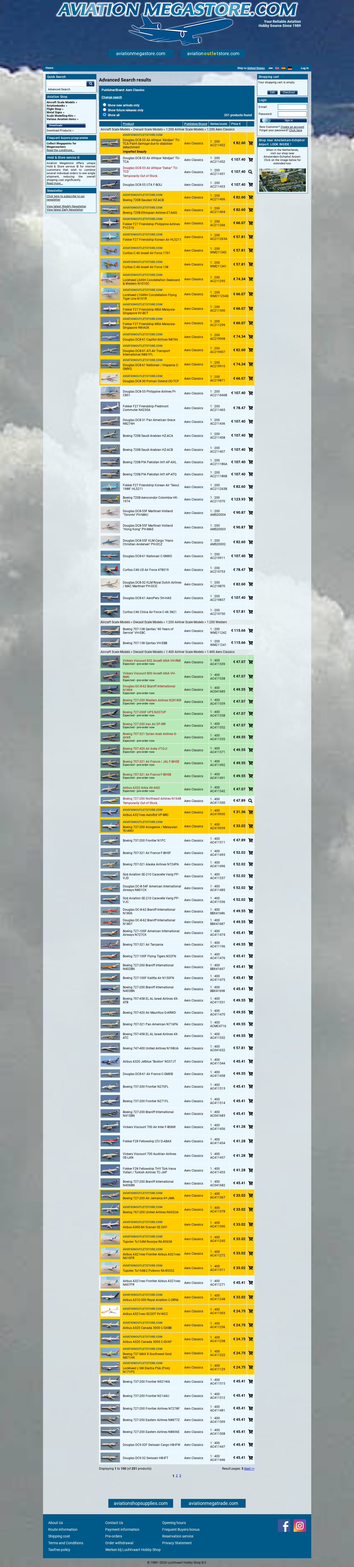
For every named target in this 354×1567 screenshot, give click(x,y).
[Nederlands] (271, 68)
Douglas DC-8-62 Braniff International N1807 (149, 922)
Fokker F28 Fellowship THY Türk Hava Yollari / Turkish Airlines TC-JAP (149, 1170)
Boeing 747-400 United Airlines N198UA (151, 1048)
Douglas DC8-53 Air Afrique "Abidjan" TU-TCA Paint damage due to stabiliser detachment (151, 143)
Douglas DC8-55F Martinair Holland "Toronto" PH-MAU (148, 513)
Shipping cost (59, 1536)
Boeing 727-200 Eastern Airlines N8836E (151, 1432)
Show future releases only (125, 110)
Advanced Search (59, 89)
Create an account (292, 127)
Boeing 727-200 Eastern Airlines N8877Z (151, 1420)
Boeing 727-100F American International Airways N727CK (151, 933)
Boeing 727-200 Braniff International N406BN (148, 1183)
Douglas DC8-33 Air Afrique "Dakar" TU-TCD (150, 169)
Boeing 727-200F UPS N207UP (144, 712)
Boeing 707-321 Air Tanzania (143, 944)
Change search (112, 97)
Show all (113, 115)
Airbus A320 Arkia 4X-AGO (141, 788)
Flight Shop (54, 109)
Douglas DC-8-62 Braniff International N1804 (149, 688)
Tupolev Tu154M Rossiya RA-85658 (147, 1242)
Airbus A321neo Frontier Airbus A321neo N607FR (151, 1282)
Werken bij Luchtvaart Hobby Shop (133, 1550)
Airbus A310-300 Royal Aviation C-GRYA (151, 1300)
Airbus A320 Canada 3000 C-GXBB (147, 1328)
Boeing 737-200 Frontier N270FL (145, 1086)
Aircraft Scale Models (61, 102)
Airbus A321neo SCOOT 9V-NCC (145, 1314)
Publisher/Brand (195, 124)
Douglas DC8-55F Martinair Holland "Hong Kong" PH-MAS (148, 527)
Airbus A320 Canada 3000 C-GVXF (147, 1342)
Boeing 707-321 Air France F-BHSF (147, 853)
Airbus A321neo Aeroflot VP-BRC (146, 815)
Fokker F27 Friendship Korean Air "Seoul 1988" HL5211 (151, 487)
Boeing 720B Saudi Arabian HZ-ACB (148, 450)
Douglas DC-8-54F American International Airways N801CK (152, 888)
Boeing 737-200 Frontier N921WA (146, 1382)
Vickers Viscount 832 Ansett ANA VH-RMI (152, 661)
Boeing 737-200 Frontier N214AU (146, 1396)
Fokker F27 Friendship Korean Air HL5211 (152, 239)
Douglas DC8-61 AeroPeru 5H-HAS (147, 598)
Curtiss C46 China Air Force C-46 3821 (150, 612)
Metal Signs (54, 112)
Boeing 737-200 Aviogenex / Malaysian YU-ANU (150, 829)
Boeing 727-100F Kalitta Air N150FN (148, 978)
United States (256, 68)
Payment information (122, 1529)
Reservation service (177, 1536)
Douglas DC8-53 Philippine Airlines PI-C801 (149, 393)
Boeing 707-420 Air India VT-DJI (145, 749)
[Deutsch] (290, 68)
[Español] (283, 68)
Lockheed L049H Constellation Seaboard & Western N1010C (151, 281)
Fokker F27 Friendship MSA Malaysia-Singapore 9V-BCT (149, 311)
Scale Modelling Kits (60, 115)
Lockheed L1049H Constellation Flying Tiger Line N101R (150, 296)
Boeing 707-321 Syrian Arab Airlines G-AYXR (150, 735)
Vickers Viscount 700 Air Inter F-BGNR (149, 1127)
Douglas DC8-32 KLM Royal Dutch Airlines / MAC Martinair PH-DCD (152, 584)
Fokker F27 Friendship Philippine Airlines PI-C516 (151, 226)
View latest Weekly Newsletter (66, 206)
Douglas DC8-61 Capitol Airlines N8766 (150, 339)
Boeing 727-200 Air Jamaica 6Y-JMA (148, 1198)
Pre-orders (113, 1536)
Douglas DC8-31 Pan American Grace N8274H (149, 421)
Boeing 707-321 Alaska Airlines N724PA (151, 864)
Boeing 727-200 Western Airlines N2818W (152, 700)
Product (128, 124)
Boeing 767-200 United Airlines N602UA (151, 1212)
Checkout (289, 92)
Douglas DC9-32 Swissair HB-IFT (145, 1458)
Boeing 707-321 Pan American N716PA (150, 1024)
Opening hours (174, 1523)
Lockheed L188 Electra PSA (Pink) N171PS (146, 1370)
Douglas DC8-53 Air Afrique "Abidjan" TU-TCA (151, 160)
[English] (277, 68)
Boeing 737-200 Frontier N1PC (144, 840)
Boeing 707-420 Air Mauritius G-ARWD (149, 1012)
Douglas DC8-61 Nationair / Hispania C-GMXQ (151, 367)
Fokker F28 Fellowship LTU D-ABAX (147, 1141)
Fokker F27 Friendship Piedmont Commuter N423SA (145, 408)
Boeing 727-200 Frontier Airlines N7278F (151, 1408)
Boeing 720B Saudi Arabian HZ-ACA (148, 436)
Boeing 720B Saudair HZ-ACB (143, 200)
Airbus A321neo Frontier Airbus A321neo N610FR (151, 1256)
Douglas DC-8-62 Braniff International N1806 (149, 911)
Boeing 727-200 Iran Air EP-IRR (144, 724)
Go (90, 83)
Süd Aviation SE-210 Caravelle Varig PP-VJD (151, 876)
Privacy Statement (177, 1543)
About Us (55, 1523)
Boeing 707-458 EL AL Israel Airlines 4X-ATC (150, 1036)
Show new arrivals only (123, 105)
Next (247, 1468)
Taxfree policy (59, 1550)
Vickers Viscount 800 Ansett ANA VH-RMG (149, 675)
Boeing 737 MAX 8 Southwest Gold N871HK (147, 1355)
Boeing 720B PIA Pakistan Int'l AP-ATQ (149, 474)
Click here (295, 130)
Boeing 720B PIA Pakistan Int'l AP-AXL (149, 462)
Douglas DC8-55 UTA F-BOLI (142, 185)
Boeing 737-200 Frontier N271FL (145, 1101)
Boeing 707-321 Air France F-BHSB (147, 774)
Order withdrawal (119, 1543)
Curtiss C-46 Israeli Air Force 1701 (146, 253)
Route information (62, 1529)
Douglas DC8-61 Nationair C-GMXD (147, 556)
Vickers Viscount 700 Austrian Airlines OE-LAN (149, 1155)
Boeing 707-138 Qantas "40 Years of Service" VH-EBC (148, 631)
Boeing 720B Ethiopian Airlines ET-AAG (150, 213)
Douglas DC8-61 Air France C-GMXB (148, 1074)
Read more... (55, 183)
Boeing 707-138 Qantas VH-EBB (145, 643)
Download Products (59, 130)
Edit (272, 92)
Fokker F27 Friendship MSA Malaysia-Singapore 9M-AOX (149, 325)
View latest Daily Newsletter (65, 209)
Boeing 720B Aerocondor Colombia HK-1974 (150, 499)
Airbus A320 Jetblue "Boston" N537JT (149, 1061)
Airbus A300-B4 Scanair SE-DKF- (145, 1227)
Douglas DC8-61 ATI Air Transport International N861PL (146, 352)
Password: (265, 114)
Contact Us (114, 1523)
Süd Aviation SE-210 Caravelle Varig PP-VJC (151, 900)
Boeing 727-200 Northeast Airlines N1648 (152, 798)
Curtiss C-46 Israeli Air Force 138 (145, 267)
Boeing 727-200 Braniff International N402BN (148, 967)
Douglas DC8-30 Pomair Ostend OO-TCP (151, 381)
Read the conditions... (61, 150)
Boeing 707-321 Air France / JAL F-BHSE (151, 761)
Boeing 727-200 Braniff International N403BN (148, 989)
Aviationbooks (56, 105)
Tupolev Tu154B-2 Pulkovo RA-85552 (148, 1270)
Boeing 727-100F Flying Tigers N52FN (149, 956)
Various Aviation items (61, 119)
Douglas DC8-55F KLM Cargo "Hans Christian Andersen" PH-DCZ (148, 542)
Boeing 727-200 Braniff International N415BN (148, 1113)
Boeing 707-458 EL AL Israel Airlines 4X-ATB (150, 1000)
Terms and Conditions (65, 1543)
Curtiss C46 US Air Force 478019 (146, 570)
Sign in (289, 120)
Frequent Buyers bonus (181, 1529)
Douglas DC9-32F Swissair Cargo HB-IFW (151, 1445)
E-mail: (263, 107)
